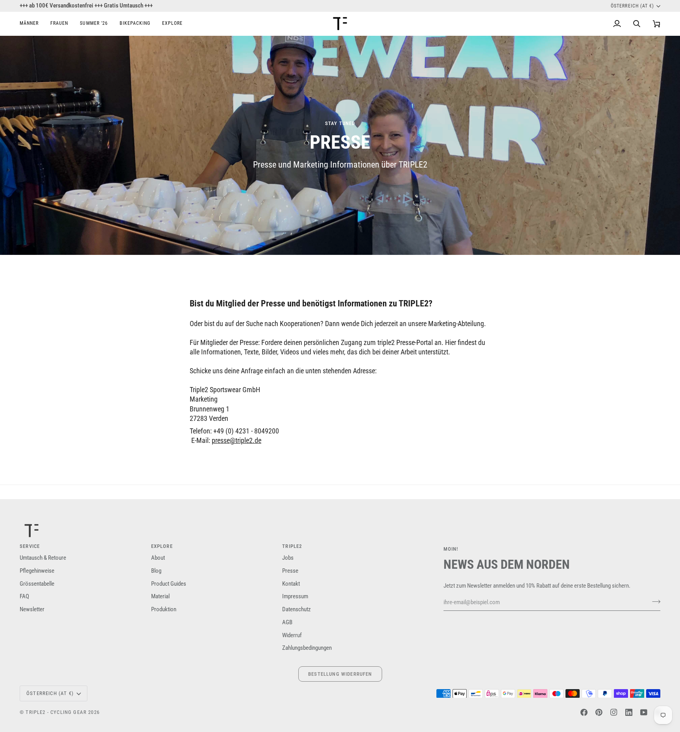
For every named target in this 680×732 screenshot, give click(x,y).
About (158, 558)
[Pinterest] (598, 712)
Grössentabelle (37, 584)
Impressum (295, 596)
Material (160, 596)
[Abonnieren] (653, 601)
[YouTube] (643, 712)
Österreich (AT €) (632, 6)
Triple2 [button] (292, 546)
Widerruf (292, 635)
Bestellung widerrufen (340, 674)
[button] (32, 23)
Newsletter (32, 609)
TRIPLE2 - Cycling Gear (56, 712)
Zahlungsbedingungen (307, 648)
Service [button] (30, 546)
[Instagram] (613, 712)
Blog (156, 571)
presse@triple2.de (236, 440)
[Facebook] (584, 712)
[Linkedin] (628, 712)
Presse (290, 571)
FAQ (24, 596)
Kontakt (291, 584)
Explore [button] (162, 546)
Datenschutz (296, 609)
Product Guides (168, 584)
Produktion (163, 609)
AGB (287, 622)
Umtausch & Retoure (43, 558)
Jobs (288, 558)
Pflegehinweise (37, 571)
